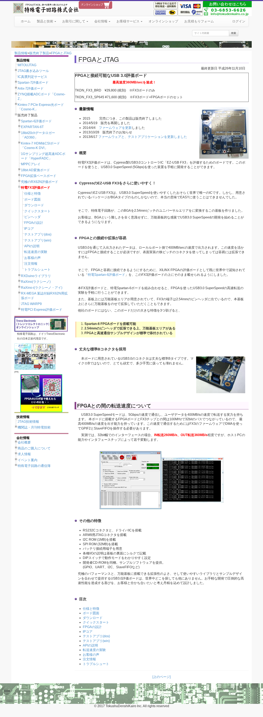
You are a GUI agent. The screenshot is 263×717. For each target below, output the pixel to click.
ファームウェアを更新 (115, 127)
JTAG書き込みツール (33, 71)
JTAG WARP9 (31, 304)
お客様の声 (32, 258)
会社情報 (101, 21)
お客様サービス (128, 21)
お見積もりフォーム (199, 21)
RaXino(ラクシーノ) (36, 281)
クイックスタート (37, 211)
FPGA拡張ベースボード (38, 176)
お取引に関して (74, 21)
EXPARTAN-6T (32, 127)
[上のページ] (161, 677)
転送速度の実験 (35, 252)
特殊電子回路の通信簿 (34, 466)
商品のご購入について (34, 448)
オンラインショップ (163, 21)
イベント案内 (27, 460)
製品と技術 (45, 21)
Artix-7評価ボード (31, 88)
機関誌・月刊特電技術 (34, 427)
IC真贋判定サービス (32, 77)
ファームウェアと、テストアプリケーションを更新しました (142, 137)
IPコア (29, 228)
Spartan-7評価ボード (33, 82)
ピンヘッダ (32, 217)
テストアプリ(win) (37, 240)
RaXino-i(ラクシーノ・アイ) (41, 287)
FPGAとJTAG (61, 53)
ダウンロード (34, 205)
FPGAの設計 (33, 222)
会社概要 (24, 442)
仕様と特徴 (32, 193)
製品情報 (21, 53)
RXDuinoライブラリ (36, 276)
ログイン (238, 21)
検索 (233, 33)
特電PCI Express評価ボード (41, 309)
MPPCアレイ (30, 164)
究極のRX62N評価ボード (39, 182)
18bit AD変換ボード (35, 170)
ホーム (26, 21)
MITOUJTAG (27, 65)
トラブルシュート (37, 269)
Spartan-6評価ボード (36, 121)
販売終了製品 (39, 53)
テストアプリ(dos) (37, 234)
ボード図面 (32, 199)
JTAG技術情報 (28, 421)
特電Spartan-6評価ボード (106, 274)
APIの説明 (31, 246)
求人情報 (24, 454)
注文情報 (30, 263)
